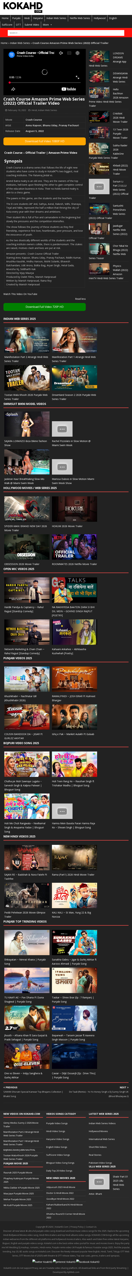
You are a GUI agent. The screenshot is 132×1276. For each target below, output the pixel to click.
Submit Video (32, 24)
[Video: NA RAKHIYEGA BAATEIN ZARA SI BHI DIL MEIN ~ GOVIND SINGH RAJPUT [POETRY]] (74, 600)
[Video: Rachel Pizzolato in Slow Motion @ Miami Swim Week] (62, 434)
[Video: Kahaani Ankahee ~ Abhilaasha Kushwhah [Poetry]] (74, 642)
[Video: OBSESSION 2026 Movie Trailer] (27, 557)
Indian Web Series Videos (102, 1123)
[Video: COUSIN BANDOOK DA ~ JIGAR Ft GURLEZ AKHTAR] (27, 727)
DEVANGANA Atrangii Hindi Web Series (120, 77)
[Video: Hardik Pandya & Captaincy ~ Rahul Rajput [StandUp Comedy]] (27, 600)
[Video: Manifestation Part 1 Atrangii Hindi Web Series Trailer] (74, 350)
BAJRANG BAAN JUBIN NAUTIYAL (19, 1149)
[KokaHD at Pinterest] (64, 1261)
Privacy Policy (77, 1226)
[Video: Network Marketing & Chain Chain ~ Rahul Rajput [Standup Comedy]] (27, 642)
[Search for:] (66, 33)
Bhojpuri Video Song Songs (60, 1162)
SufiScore (7, 24)
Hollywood (100, 18)
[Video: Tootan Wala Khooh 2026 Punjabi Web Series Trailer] (27, 388)
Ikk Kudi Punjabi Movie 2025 (18, 1205)
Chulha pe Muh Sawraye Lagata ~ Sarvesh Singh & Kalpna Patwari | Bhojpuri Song (23, 785)
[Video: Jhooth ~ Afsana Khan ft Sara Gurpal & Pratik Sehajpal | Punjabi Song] (27, 1029)
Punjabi (16, 18)
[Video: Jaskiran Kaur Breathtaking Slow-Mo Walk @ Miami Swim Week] (27, 472)
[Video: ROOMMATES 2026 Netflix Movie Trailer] (74, 557)
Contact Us (91, 1226)
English (113, 18)
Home (5, 18)
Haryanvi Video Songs (57, 1139)
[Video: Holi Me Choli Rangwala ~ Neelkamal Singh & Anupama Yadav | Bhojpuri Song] (27, 817)
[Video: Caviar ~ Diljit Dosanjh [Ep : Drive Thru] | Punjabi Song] (74, 1067)
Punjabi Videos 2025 (17, 658)
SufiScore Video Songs (58, 1154)
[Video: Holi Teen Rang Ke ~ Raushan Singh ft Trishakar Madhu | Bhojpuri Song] (74, 775)
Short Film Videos (98, 1147)
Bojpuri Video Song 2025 (21, 743)
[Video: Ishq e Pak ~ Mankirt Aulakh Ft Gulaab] (74, 727)
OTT (18, 24)
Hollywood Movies (98, 1131)
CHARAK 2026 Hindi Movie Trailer (120, 117)
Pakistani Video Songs (100, 1162)
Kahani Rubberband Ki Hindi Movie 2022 (64, 1206)
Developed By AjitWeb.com (66, 1272)
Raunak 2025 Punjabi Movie (18, 1172)
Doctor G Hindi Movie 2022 (60, 1193)
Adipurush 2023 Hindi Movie (60, 1187)
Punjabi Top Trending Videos (25, 921)
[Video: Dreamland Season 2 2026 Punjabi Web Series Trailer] (74, 388)
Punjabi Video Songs (57, 1123)
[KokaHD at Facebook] (88, 1261)
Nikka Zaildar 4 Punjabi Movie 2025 (22, 1187)
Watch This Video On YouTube (20, 294)
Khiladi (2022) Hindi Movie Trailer (120, 169)
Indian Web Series (56, 18)
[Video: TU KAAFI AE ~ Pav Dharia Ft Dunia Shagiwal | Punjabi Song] (27, 991)
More (46, 24)
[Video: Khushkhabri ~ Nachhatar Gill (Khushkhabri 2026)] (27, 689)
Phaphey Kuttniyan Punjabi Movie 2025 (21, 1180)
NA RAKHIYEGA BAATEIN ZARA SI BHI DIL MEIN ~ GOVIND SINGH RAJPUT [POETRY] (73, 611)
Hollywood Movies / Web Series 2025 (30, 488)
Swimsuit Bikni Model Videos (24, 404)
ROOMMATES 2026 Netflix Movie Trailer (74, 564)
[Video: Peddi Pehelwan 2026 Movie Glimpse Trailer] (27, 906)
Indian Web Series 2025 (19, 319)
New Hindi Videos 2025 (19, 836)
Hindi (27, 18)
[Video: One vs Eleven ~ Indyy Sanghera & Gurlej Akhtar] (27, 1067)
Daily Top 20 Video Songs (59, 1170)
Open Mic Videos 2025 (18, 569)
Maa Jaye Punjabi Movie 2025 (19, 1193)
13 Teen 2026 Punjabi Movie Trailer (120, 133)
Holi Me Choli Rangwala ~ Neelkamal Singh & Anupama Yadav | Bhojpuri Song (24, 827)
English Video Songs (56, 1147)
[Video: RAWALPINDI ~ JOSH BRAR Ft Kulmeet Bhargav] (74, 689)
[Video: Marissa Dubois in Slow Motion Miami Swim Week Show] (62, 472)
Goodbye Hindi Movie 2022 (60, 1198)
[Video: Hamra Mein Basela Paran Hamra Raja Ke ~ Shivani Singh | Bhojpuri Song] (62, 817)
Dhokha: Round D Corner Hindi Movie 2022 (65, 1215)
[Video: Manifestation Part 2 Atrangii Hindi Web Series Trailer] (27, 350)
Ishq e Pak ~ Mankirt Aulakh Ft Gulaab (73, 734)
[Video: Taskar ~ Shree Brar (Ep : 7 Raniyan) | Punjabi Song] (74, 991)
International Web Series (102, 1139)
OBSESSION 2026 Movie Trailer (21, 564)
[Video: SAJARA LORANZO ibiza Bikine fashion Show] (27, 434)
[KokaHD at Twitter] (42, 1261)
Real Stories (95, 1154)
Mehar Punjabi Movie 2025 (17, 1199)
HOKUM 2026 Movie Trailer (67, 526)
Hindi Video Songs (55, 1131)
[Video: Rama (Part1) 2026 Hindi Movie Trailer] (74, 868)
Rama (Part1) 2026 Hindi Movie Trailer (73, 874)
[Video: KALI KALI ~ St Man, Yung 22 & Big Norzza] (74, 906)
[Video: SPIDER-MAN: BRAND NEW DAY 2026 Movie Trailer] (27, 519)
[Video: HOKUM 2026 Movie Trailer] (74, 519)
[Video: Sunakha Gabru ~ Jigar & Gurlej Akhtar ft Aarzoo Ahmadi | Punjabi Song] (74, 953)
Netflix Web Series (80, 18)
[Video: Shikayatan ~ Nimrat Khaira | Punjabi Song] (27, 953)
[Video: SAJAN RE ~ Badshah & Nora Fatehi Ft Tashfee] (27, 868)
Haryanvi (38, 18)
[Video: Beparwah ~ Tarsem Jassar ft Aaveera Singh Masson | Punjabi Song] (74, 1029)
